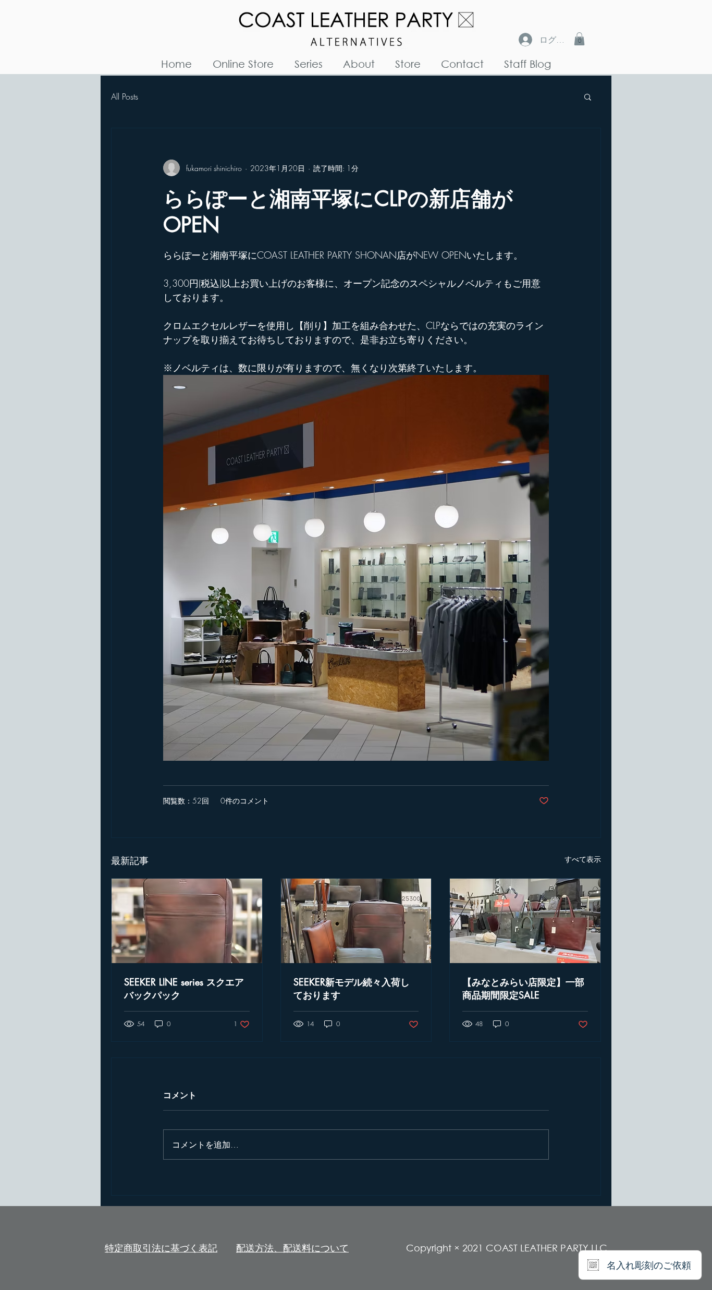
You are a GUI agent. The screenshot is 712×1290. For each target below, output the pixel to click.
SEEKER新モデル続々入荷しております (351, 988)
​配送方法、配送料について (292, 1248)
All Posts (124, 96)
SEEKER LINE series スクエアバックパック (184, 988)
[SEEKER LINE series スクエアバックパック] (187, 921)
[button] (579, 38)
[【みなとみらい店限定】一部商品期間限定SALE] (525, 921)
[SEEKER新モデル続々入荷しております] (356, 921)
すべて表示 (582, 859)
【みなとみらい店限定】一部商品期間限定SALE (523, 988)
